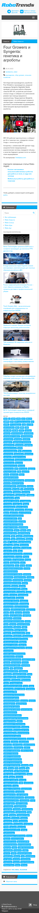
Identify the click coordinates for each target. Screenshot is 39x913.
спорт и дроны (9, 803)
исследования (9, 557)
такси (6, 815)
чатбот (13, 853)
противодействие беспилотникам (16, 718)
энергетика (8, 862)
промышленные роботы (12, 715)
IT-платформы (15, 425)
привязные (30, 689)
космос (24, 583)
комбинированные (10, 571)
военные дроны (17, 483)
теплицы (7, 818)
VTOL (21, 430)
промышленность (10, 712)
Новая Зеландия (21, 630)
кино (17, 566)
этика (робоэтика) (27, 862)
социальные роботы (11, 800)
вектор (6, 475)
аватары (28, 430)
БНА (16, 469)
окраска (29, 648)
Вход (35, 905)
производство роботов (12, 709)
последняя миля (16, 683)
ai (9, 419)
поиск (30, 674)
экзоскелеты (30, 856)
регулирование (23, 733)
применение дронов (11, 698)
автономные (8, 439)
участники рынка (10, 842)
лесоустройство (9, 592)
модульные (31, 610)
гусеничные (19, 510)
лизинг (28, 592)
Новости (6, 41)
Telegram (23, 870)
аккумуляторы (9, 445)
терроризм (8, 821)
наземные (17, 618)
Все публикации (10, 217)
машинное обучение (11, 601)
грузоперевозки (9, 507)
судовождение (9, 812)
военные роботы (10, 486)
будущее (31, 469)
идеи (13, 539)
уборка (29, 836)
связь (6, 777)
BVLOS (29, 419)
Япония (24, 865)
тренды (24, 830)
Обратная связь (11, 881)
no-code (30, 425)
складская (7, 786)
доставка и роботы (10, 527)
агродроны (8, 442)
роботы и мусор (26, 751)
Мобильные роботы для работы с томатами (21, 179)
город (17, 498)
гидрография (20, 495)
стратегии (16, 809)
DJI (32, 422)
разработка (8, 730)
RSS (13, 870)
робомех (14, 742)
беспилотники (9, 463)
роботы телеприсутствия (13, 762)
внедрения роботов (11, 477)
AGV (5, 419)
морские (26, 613)
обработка (17, 636)
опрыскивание (9, 657)
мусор (6, 615)
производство (21, 704)
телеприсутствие (23, 815)
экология (16, 859)
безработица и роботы (23, 460)
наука (6, 624)
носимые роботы (18, 633)
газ (22, 489)
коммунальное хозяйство (13, 574)
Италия (25, 557)
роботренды (18, 748)
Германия (16, 492)
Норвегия (7, 633)
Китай (22, 566)
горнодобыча (8, 498)
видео (22, 475)
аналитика (19, 445)
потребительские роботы (13, 686)
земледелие (10, 75)
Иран (20, 551)
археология (27, 451)
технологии (23, 821)
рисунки (7, 742)
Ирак (15, 551)
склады (15, 786)
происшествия (27, 709)
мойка (6, 613)
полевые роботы (10, 677)
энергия (16, 862)
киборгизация (9, 566)
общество (22, 645)
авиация (7, 433)
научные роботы (23, 624)
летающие (20, 592)
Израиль (29, 539)
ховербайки (8, 850)
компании (27, 574)
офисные (19, 657)
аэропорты (29, 454)
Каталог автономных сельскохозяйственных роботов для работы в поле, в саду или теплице (20, 172)
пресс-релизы (20, 689)
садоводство (8, 771)
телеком (12, 815)
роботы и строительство (12, 759)
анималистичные (10, 448)
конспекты (7, 580)
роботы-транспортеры (12, 765)
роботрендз (8, 748)
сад (27, 768)
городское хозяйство (11, 501)
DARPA (6, 422)
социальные (29, 798)
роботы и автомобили (12, 751)
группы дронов (22, 507)
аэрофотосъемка (19, 457)
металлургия (8, 607)
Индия (16, 545)
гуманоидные (9, 510)
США (29, 812)
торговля (13, 827)
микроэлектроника (21, 607)
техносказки (18, 824)
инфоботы (7, 551)
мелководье (24, 604)
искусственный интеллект (13, 554)
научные (13, 624)
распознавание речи (21, 730)
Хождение (17, 850)
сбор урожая (19, 75)
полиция (7, 680)
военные (7, 483)
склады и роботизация (12, 789)
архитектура (8, 454)
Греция (25, 504)
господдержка (25, 501)
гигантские (25, 492)
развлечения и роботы (12, 727)
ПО (11, 668)
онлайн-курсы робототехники (14, 654)
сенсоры (23, 780)
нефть (24, 627)
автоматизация (17, 433)
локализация (23, 595)
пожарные (7, 674)
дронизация (23, 527)
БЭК (19, 472)
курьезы (14, 586)
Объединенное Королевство (14, 648)
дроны (16, 530)
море (12, 613)
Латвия (24, 589)
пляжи (6, 668)
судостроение (21, 812)
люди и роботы (9, 598)
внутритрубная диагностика (14, 480)
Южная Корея (9, 865)
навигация (26, 615)
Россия (10, 768)
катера (6, 563)
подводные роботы (11, 671)
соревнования (9, 792)
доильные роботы (10, 519)
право (31, 686)
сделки (12, 777)
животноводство (23, 533)
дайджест (28, 510)
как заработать (18, 560)
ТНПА (6, 827)
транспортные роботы (12, 830)
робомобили (23, 742)
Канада (27, 560)
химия (14, 847)
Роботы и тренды (29, 11)
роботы (27, 748)
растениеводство (10, 733)
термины (24, 818)
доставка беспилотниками (13, 524)
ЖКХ (13, 536)
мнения (6, 610)
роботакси (7, 745)
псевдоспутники (9, 721)
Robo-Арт (8, 228)
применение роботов (11, 701)
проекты (32, 701)
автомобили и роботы (12, 436)
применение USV (10, 692)
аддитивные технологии (21, 442)
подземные (23, 671)
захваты (19, 536)
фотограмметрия (24, 845)
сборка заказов (20, 774)
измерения (20, 539)
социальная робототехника (13, 798)
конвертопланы (19, 577)
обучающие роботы (11, 642)
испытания (28, 554)
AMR (13, 419)
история (19, 557)
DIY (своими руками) (22, 422)
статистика (8, 809)
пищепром (25, 665)
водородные (29, 480)
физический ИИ (23, 842)
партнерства (16, 662)
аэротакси (7, 457)
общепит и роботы (10, 645)
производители (9, 704)
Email (17, 870)
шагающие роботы (24, 853)
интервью (16, 548)
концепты (27, 580)
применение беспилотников (14, 695)
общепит (23, 642)
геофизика (7, 492)
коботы (28, 566)
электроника (25, 859)
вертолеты (14, 475)
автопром (18, 439)
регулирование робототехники (15, 739)
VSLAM (15, 430)
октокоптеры (8, 651)
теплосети (15, 818)
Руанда (22, 768)
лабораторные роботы (12, 589)
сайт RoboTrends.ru (21, 771)
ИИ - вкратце (12, 542)
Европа (23, 530)
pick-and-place (9, 428)
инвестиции (8, 545)
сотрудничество (9, 795)
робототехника (29, 745)
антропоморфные (10, 451)
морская (18, 613)
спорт (33, 800)
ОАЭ (27, 633)
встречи (30, 486)
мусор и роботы (15, 615)
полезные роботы (24, 677)
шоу (22, 856)
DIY (12, 422)
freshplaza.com (20, 157)
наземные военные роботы (13, 621)
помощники (16, 680)
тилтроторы (28, 824)
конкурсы (30, 577)
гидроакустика (9, 495)
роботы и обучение (11, 753)
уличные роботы (17, 839)
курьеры (22, 586)
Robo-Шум (8, 225)
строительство (27, 809)
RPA (22, 428)
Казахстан (7, 560)
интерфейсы (26, 548)
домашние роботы (10, 522)
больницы (23, 469)
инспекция (7, 548)
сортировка (20, 792)
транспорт (21, 827)
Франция (7, 847)
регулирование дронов (12, 736)
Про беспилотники (30, 12)
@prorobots (15, 11)
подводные (18, 668)
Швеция (17, 856)
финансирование (10, 845)
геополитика (29, 489)
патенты (25, 662)
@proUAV (15, 12)
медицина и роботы (11, 604)
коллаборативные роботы (13, 568)
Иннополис (24, 545)
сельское (19, 777)
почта (26, 686)
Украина (7, 839)
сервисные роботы (10, 783)
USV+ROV (7, 430)
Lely (23, 425)
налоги (27, 621)
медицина (24, 601)
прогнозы (24, 701)
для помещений (25, 513)
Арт (20, 451)
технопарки (8, 824)
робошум (25, 765)
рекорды (30, 739)
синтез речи (28, 783)
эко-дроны (7, 859)
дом (19, 519)
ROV (17, 428)
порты (6, 683)
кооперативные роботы (12, 583)
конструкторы (18, 580)
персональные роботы (12, 665)
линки (6, 595)
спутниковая (8, 806)
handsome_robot (11, 72)
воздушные (21, 486)
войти (5, 195)
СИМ (21, 783)
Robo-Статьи (9, 222)
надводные (8, 618)
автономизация (26, 436)
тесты (15, 821)
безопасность (9, 460)
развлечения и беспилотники (14, 724)
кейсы (23, 563)
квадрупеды (15, 563)
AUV (23, 419)
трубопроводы (9, 833)
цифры (25, 850)
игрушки (7, 539)
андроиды (28, 445)
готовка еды (17, 504)
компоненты (8, 577)
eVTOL (6, 425)
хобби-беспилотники (25, 847)
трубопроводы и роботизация (14, 836)
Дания (6, 513)
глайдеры (30, 495)
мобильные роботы (18, 610)
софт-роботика (22, 795)
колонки (27, 568)
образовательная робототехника (15, 639)
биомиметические (10, 466)
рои (31, 765)
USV (26, 428)
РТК (16, 768)
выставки (16, 489)
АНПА (20, 448)
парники (7, 662)
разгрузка (25, 727)
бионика (21, 466)
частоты (7, 853)
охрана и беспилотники (12, 660)
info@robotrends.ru (10, 906)
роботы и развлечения (12, 756)
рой (5, 768)
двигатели (13, 513)
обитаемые (8, 636)
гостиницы (7, 504)
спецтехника (24, 800)
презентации (8, 689)
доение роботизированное (13, 516)
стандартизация (20, 806)
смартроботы (26, 789)
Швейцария (8, 856)
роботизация (17, 745)
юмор (18, 865)
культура (7, 586)
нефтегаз (17, 627)
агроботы (26, 439)
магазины (19, 598)
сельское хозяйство (11, 780)
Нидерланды (8, 630)
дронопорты (8, 530)
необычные (8, 627)
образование (27, 636)
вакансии (25, 472)
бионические (8, 469)
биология (19, 463)
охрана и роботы (28, 660)
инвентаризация (24, 542)
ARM (18, 419)
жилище (7, 536)
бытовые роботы (10, 472)
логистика (13, 595)
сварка (29, 774)
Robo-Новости (18, 41)
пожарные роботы (19, 674)
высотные (7, 489)
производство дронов (11, 706)
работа (19, 721)
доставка (22, 522)
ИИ (5, 542)
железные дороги (10, 533)
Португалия (26, 680)
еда (29, 530)
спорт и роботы (21, 803)
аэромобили (18, 454)
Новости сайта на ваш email (11, 909)
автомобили (28, 433)
